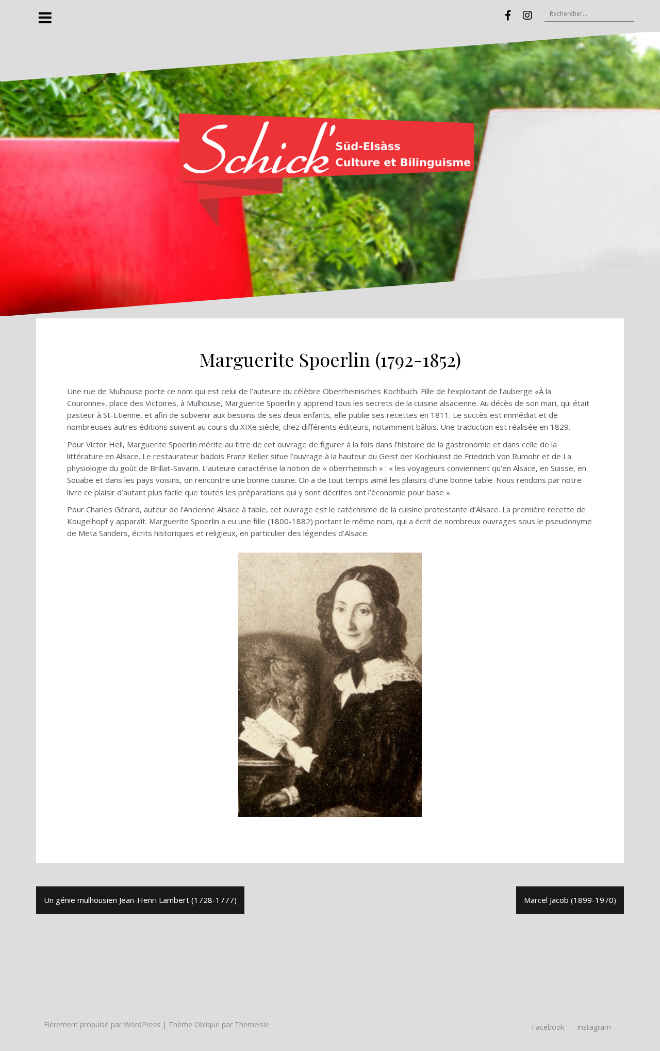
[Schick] (330, 173)
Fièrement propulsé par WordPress (102, 1024)
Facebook (548, 1027)
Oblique (207, 1024)
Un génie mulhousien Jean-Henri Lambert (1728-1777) (140, 900)
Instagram (594, 1027)
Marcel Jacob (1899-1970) (570, 900)
